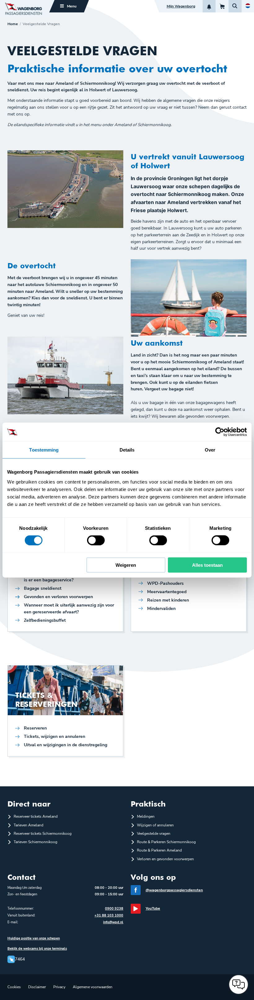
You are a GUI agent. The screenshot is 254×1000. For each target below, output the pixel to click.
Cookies (14, 986)
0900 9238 (114, 908)
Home (12, 24)
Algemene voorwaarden (92, 986)
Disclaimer (37, 986)
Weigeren (126, 564)
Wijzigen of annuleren (155, 825)
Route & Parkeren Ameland (159, 850)
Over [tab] (210, 449)
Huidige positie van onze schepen (33, 938)
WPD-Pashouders (165, 583)
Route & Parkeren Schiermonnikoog (166, 841)
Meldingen (146, 816)
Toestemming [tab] (44, 449)
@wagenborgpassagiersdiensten (174, 890)
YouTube (153, 908)
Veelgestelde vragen (153, 833)
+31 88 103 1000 (108, 915)
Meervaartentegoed (166, 592)
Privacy (59, 986)
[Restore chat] (238, 984)
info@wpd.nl (113, 922)
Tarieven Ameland (28, 825)
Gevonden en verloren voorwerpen (58, 597)
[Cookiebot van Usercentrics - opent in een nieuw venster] (220, 432)
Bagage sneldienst (42, 588)
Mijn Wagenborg (181, 6)
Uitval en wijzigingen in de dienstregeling (65, 745)
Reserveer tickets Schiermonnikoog (43, 833)
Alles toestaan (207, 564)
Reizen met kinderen (168, 600)
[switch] (96, 540)
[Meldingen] (209, 6)
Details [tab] (127, 449)
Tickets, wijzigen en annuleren (54, 736)
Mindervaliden (161, 608)
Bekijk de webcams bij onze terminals (37, 948)
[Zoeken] (235, 6)
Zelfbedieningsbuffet (45, 620)
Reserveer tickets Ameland (36, 816)
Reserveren (35, 728)
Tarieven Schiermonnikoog (35, 841)
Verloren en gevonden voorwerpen (165, 859)
